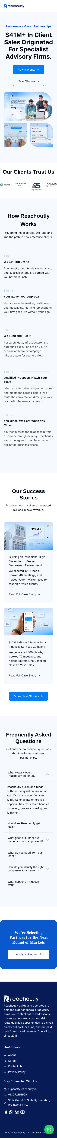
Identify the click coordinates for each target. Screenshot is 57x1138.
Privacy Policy (16, 1072)
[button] (49, 1129)
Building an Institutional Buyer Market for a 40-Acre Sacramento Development (27, 561)
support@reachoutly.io (22, 1089)
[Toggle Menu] (49, 6)
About (12, 1055)
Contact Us (15, 1066)
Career (12, 1060)
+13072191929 (17, 1094)
